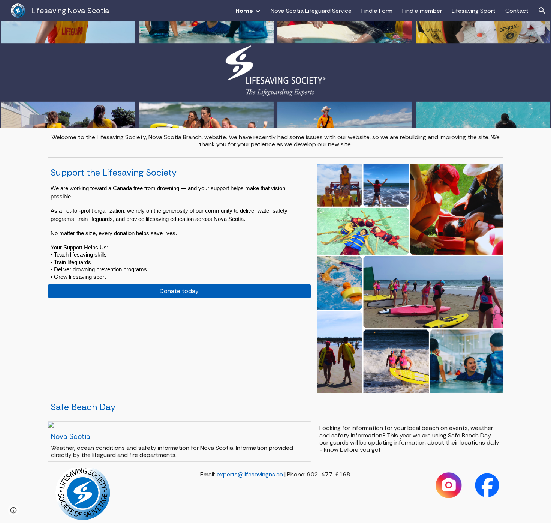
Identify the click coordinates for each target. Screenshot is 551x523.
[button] (542, 11)
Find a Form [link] (376, 11)
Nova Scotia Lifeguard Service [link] (311, 11)
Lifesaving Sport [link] (474, 11)
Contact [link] (517, 11)
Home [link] (244, 11)
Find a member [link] (422, 11)
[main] (276, 141)
